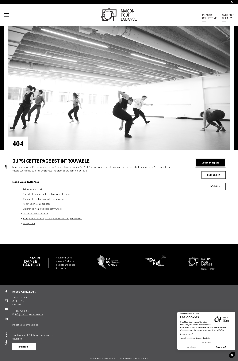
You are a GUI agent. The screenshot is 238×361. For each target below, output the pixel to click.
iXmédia (145, 358)
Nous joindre (29, 223)
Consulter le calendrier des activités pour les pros (46, 194)
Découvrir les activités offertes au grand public (45, 199)
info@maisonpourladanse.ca (29, 314)
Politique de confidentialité (25, 325)
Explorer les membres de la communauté (43, 209)
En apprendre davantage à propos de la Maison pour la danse (52, 218)
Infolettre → (24, 346)
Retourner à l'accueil (32, 189)
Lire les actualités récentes (35, 213)
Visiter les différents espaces (36, 204)
